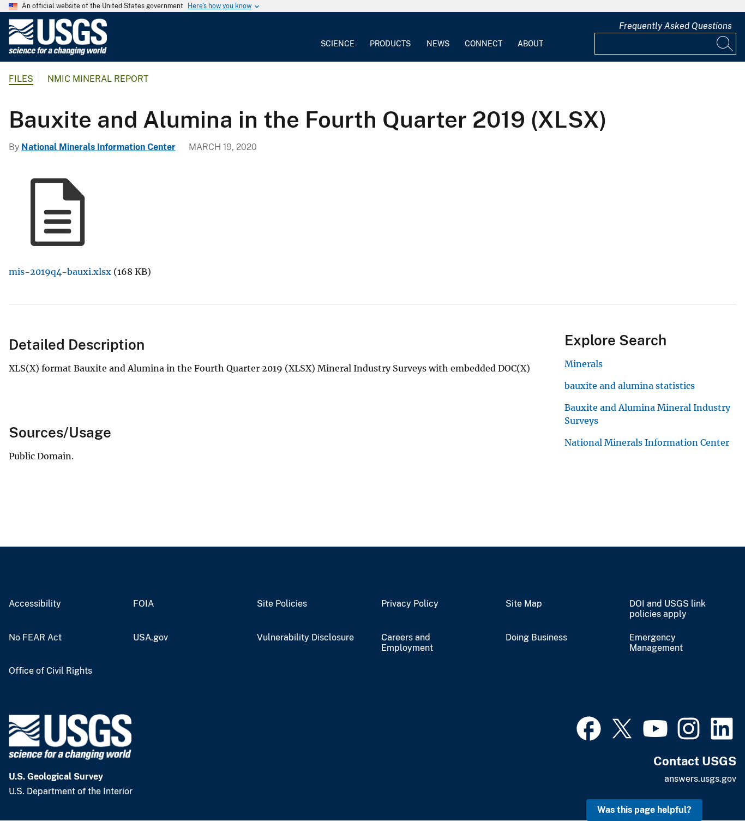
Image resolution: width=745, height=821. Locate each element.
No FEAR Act (35, 638)
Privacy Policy (409, 604)
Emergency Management (656, 643)
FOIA (143, 604)
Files (21, 79)
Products (390, 43)
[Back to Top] (705, 781)
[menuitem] (337, 37)
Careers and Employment (407, 643)
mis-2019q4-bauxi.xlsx (60, 271)
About (530, 43)
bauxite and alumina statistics (629, 385)
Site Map (524, 604)
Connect (483, 43)
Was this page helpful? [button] (644, 810)
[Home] (58, 52)
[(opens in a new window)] (588, 727)
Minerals (583, 363)
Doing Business (536, 638)
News (437, 43)
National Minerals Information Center (98, 147)
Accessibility (35, 604)
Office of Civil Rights (50, 671)
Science (338, 43)
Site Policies (282, 604)
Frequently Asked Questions (675, 26)
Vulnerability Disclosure (305, 638)
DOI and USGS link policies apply (667, 609)
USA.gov (150, 638)
